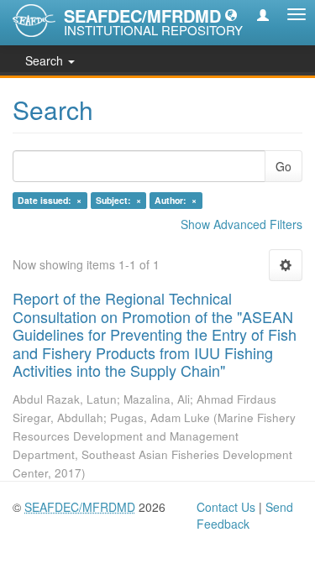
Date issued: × (49, 200)
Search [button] (45, 60)
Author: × (176, 200)
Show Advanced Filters (241, 224)
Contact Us (226, 506)
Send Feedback (245, 515)
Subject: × (118, 200)
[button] (231, 14)
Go (283, 166)
